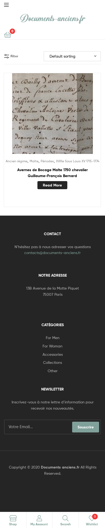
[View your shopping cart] (7, 34)
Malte (34, 161)
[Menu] (6, 4)
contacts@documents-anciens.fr (52, 252)
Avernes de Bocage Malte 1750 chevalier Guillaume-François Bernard (52, 172)
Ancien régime (16, 161)
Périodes (47, 161)
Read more (52, 185)
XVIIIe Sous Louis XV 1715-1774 (77, 161)
